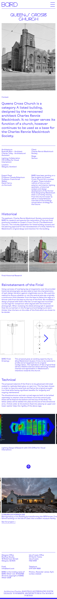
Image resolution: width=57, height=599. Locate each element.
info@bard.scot (8, 568)
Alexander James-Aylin (45, 572)
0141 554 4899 (35, 568)
